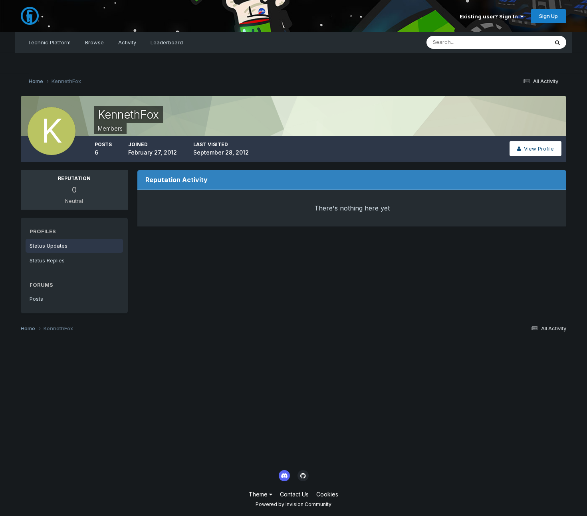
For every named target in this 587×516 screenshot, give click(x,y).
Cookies (327, 494)
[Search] (557, 42)
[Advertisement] (260, 403)
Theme (259, 494)
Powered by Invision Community (293, 504)
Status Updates (520, 42)
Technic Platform (49, 42)
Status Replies (47, 260)
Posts (36, 299)
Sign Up (548, 16)
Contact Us (294, 494)
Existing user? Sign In (490, 16)
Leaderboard (167, 42)
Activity (127, 42)
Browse (94, 42)
